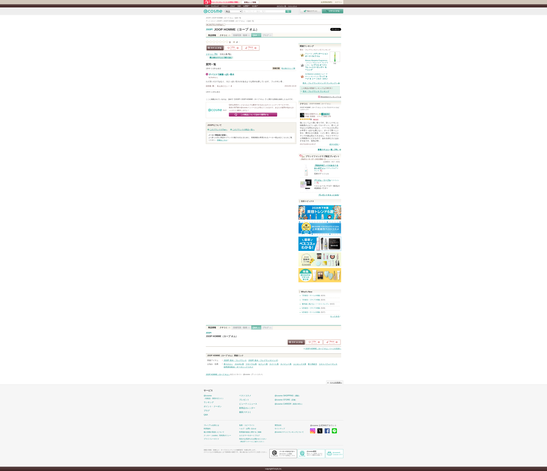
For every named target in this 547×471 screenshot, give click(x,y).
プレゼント (244, 400)
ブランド (224, 6)
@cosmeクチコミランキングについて (289, 432)
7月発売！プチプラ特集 (311, 300)
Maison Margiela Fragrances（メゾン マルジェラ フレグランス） (316, 62)
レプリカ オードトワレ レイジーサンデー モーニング (316, 67)
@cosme (214, 396)
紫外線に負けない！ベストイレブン (315, 304)
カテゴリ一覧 (281, 6)
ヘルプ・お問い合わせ (247, 429)
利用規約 (207, 429)
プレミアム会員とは (211, 425)
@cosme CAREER (289, 404)
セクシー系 (263, 364)
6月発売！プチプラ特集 (311, 308)
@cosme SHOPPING (287, 395)
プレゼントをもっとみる (328, 195)
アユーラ (308, 54)
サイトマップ (280, 429)
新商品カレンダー (247, 408)
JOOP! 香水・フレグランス (235, 360)
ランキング (215, 6)
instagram (312, 430)
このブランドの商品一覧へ (243, 130)
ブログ (232, 6)
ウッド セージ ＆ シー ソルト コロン (316, 77)
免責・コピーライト (247, 425)
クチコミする (215, 48)
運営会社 (278, 425)
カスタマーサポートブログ (249, 435)
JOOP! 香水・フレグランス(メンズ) (263, 360)
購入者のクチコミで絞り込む (221, 57)
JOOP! (209, 29)
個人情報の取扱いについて (214, 432)
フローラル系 (251, 364)
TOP (206, 6)
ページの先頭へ (323, 349)
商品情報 (212, 35)
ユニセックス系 (299, 364)
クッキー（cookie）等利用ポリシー (217, 435)
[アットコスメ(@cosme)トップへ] (213, 12)
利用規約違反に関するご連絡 (250, 432)
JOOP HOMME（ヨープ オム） (236, 29)
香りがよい (228, 364)
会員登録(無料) (326, 2)
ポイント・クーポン (213, 406)
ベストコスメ (292, 6)
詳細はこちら (222, 140)
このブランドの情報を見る (215, 24)
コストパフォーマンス (328, 364)
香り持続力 (312, 364)
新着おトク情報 (250, 2)
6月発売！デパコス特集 (311, 312)
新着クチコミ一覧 (328, 149)
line (334, 430)
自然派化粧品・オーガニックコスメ (238, 367)
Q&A (239, 6)
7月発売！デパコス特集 (311, 296)
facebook (327, 430)
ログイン (338, 2)
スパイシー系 (285, 364)
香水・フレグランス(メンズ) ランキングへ (320, 83)
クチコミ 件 (212, 54)
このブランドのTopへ (218, 130)
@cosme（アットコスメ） (253, 374)
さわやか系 (239, 364)
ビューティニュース (248, 404)
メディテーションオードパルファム (316, 55)
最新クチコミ (245, 412)
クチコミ (225, 35)
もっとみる (334, 316)
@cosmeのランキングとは (331, 97)
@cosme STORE (286, 400)
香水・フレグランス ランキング (316, 91)
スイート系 (274, 364)
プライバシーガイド (211, 439)
